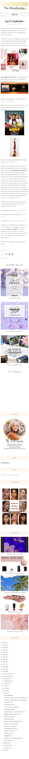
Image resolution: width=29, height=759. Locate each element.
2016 (4, 666)
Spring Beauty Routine (10, 728)
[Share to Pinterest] (12, 254)
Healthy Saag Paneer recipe (12, 714)
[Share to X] (9, 254)
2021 (4, 654)
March (6, 743)
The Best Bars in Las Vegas (15, 554)
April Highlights (8, 695)
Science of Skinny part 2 (11, 724)
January (6, 747)
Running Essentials (9, 709)
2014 (4, 671)
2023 (4, 650)
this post (8, 162)
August (6, 683)
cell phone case (14, 221)
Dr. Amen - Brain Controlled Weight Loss (16, 698)
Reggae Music (8, 736)
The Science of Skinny (10, 726)
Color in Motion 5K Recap (11, 707)
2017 (4, 664)
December (7, 674)
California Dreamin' (9, 716)
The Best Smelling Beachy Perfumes (15, 592)
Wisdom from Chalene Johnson (13, 738)
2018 (4, 662)
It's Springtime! (8, 740)
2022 (4, 652)
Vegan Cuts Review (9, 731)
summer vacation (21, 210)
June (5, 688)
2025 (4, 645)
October (6, 678)
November (7, 676)
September (7, 681)
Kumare (7, 197)
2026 (4, 642)
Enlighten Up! (17, 197)
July (5, 686)
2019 (4, 659)
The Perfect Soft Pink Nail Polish (15, 573)
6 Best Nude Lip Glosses (15, 612)
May (5, 690)
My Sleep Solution (9, 704)
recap (7, 258)
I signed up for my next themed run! (14, 712)
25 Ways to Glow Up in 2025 (15, 631)
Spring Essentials (9, 719)
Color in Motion (5, 101)
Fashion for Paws (6, 39)
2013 (4, 750)
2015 (4, 669)
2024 (4, 647)
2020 (4, 657)
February (6, 745)
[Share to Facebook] (6, 254)
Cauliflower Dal (8, 733)
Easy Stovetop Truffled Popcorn (13, 721)
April (5, 693)
